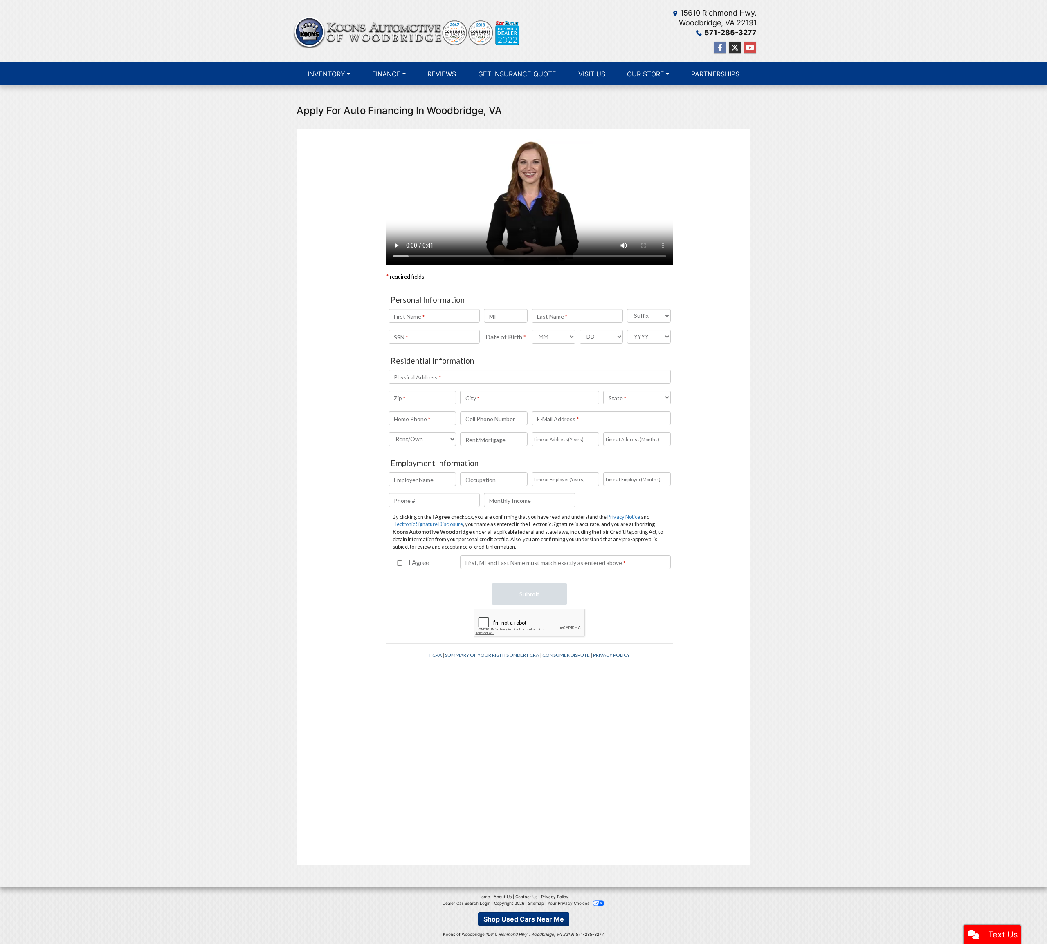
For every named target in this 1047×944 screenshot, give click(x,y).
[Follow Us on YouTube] (750, 48)
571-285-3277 (730, 32)
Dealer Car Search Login (466, 903)
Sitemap (536, 903)
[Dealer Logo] (407, 31)
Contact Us (526, 896)
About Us (503, 896)
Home (484, 896)
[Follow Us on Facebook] (720, 48)
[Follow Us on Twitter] (735, 48)
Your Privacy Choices (569, 903)
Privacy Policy (554, 896)
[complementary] (1022, 919)
